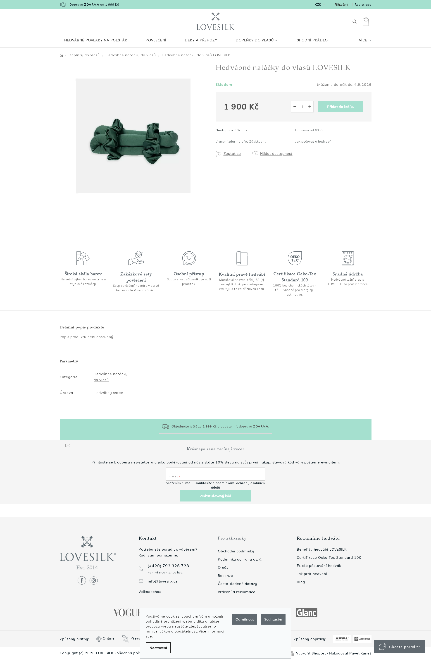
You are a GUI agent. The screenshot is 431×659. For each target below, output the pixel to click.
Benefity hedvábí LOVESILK (322, 549)
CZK (318, 4)
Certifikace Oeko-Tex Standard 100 (329, 557)
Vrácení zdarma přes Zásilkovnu (241, 141)
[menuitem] (96, 40)
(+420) (168, 565)
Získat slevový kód (215, 496)
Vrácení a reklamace (236, 592)
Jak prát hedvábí (312, 573)
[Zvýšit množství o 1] (309, 106)
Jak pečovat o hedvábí (313, 141)
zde (149, 636)
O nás (223, 567)
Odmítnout (245, 619)
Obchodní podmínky (236, 551)
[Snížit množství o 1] (294, 106)
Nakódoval (350, 653)
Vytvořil (311, 653)
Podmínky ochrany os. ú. (240, 559)
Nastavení (158, 647)
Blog (301, 582)
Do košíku (340, 106)
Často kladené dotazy (237, 583)
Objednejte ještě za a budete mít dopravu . (220, 426)
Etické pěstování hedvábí (320, 565)
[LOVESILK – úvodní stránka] (215, 21)
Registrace (363, 4)
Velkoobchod (150, 591)
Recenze (225, 575)
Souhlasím (273, 619)
